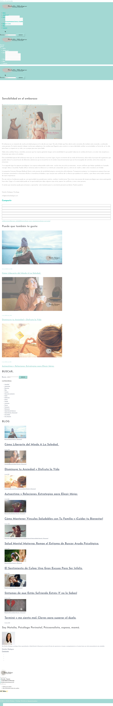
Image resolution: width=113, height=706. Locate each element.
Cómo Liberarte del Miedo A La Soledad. (21, 273)
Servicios (5, 17)
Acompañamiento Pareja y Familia (14, 21)
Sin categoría (8, 416)
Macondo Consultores (32, 701)
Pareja (6, 405)
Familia (38, 104)
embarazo (5, 221)
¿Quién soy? (6, 15)
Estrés (35, 104)
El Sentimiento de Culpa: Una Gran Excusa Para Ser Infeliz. (44, 568)
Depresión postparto (10, 393)
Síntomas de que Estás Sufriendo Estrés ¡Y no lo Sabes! (41, 593)
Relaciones (7, 409)
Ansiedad (22, 104)
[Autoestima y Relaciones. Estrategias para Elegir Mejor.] (32, 357)
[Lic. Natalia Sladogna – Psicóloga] (13, 9)
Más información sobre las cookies (11, 688)
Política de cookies (7, 686)
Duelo (6, 395)
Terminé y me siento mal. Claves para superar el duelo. (40, 617)
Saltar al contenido (6, 1)
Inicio (4, 13)
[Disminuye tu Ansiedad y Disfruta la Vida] (32, 310)
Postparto (7, 407)
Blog (4, 25)
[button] (3, 31)
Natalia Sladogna (6, 104)
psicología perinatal (43, 221)
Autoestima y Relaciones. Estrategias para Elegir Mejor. (28, 366)
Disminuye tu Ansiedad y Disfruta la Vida (21, 320)
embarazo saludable (15, 221)
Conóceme (5, 651)
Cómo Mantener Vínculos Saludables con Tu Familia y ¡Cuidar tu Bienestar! (54, 518)
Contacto (5, 28)
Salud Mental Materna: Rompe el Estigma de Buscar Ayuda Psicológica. (52, 543)
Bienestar (25, 104)
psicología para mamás (29, 221)
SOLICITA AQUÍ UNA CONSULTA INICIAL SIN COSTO (20, 188)
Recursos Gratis (7, 23)
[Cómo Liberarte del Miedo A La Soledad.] (32, 264)
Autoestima (7, 386)
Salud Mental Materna (43, 104)
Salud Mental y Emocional (11, 412)
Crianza (6, 392)
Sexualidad (7, 414)
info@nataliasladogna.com (7, 682)
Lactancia (7, 403)
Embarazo (32, 104)
